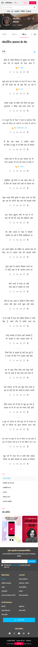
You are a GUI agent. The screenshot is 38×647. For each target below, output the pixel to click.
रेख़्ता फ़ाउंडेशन (23, 579)
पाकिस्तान (20, 25)
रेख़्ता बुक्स (5, 614)
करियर (21, 591)
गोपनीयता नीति (15, 565)
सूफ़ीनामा (21, 606)
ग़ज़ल (14, 34)
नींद (22, 89)
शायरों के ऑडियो (7, 502)
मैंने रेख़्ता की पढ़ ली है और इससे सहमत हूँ (17, 566)
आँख (22, 68)
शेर (24, 34)
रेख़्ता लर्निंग (22, 610)
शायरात (5, 492)
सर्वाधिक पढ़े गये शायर (8, 483)
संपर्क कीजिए (22, 587)
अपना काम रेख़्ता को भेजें (8, 595)
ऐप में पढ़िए (19, 643)
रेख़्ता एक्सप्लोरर (23, 595)
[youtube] (19, 633)
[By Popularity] (34, 52)
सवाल (21, 167)
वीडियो (23, 11)
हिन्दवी (3, 606)
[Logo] (8, 3)
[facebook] (9, 633)
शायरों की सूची (6, 478)
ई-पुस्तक (28, 11)
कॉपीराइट (28, 641)
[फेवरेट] (29, 18)
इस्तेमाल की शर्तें (20, 641)
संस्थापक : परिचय (24, 583)
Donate (26, 2)
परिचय (4, 34)
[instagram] (23, 633)
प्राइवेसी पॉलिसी (11, 641)
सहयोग (4, 579)
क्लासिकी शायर (7, 488)
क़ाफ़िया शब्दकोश (6, 583)
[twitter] (14, 633)
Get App (32, 2)
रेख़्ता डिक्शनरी (6, 610)
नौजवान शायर (6, 497)
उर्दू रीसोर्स (4, 591)
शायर (8, 11)
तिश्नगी (19, 128)
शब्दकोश (17, 11)
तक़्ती (3, 587)
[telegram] (28, 633)
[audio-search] (34, 7)
